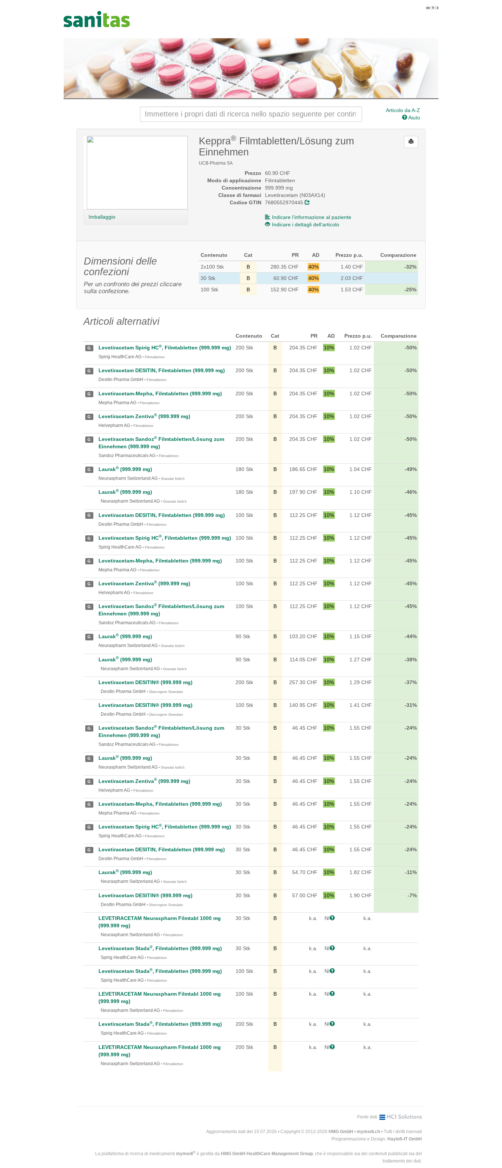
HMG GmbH (341, 1131)
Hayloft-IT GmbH (404, 1139)
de (428, 8)
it (437, 8)
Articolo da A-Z (403, 110)
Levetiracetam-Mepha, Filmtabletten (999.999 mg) (160, 393)
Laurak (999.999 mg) (125, 469)
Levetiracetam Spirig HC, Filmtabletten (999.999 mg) (164, 348)
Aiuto (413, 118)
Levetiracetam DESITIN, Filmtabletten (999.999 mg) (161, 370)
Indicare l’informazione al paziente (311, 217)
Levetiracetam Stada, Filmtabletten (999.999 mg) (160, 948)
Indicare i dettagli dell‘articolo (305, 224)
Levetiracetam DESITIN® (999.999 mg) (145, 682)
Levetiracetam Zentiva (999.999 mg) (144, 416)
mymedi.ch (368, 1131)
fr (433, 8)
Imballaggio (102, 217)
